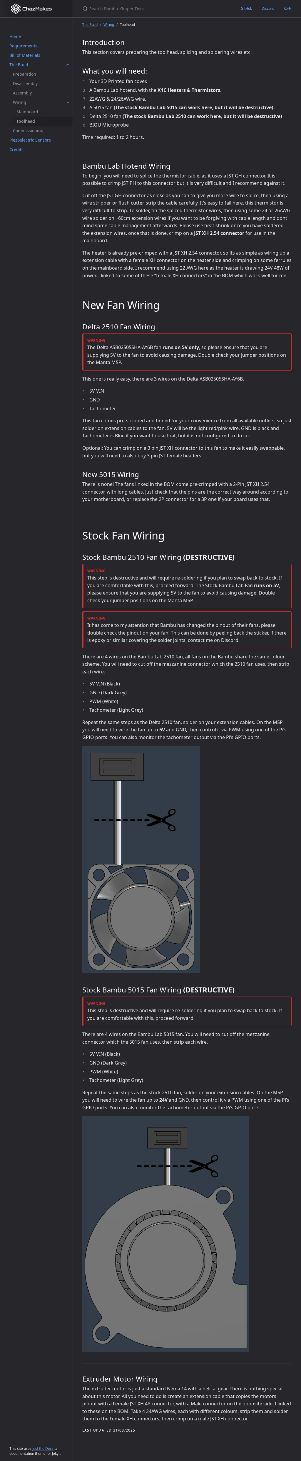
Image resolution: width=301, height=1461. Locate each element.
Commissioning (28, 130)
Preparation (24, 74)
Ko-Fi (288, 8)
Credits (16, 149)
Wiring (19, 102)
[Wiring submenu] (68, 102)
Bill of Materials (24, 55)
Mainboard (27, 111)
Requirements (23, 46)
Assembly (22, 93)
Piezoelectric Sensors (30, 140)
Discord (268, 8)
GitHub (246, 8)
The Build (18, 64)
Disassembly (25, 83)
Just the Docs (42, 1448)
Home (15, 36)
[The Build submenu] (68, 64)
